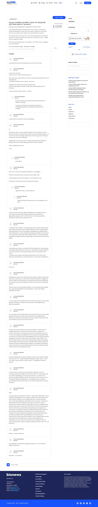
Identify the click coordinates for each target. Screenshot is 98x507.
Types (69, 107)
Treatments (71, 118)
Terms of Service (40, 484)
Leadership (38, 476)
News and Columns (73, 77)
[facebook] (77, 503)
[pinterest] (84, 503)
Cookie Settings (39, 496)
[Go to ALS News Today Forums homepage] (12, 3)
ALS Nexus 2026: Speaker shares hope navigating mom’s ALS (77, 85)
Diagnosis (70, 114)
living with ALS (25, 49)
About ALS (71, 104)
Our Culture (38, 479)
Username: (71, 21)
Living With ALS (13, 19)
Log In (81, 3)
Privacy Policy (39, 486)
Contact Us (38, 491)
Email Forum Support (41, 474)
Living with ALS (71, 116)
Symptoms (71, 111)
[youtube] (90, 503)
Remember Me (74, 33)
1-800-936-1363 (14, 490)
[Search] (76, 3)
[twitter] (87, 503)
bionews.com (15, 487)
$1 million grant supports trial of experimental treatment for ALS (76, 96)
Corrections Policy (40, 481)
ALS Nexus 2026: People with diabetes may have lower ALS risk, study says (78, 92)
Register (88, 3)
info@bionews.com (15, 488)
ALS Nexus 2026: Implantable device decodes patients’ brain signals (77, 88)
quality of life (32, 49)
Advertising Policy (40, 493)
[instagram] (81, 503)
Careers (37, 488)
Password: (71, 27)
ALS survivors (19, 49)
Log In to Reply (59, 17)
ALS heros (13, 49)
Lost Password (86, 47)
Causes (70, 109)
